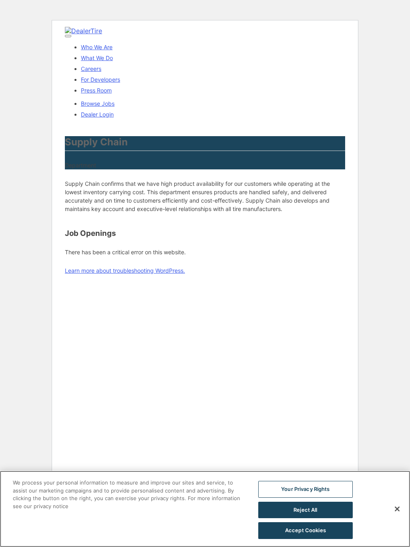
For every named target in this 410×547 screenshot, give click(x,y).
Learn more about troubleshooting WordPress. (125, 270)
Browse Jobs (98, 103)
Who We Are (97, 47)
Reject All (305, 510)
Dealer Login (97, 114)
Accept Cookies (305, 530)
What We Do (97, 57)
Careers (91, 68)
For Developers (100, 79)
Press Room (96, 90)
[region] (205, 509)
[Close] (397, 509)
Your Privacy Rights (305, 489)
